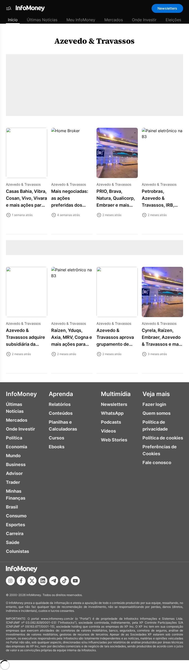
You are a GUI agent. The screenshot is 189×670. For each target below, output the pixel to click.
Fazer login (154, 404)
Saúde (12, 542)
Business (16, 464)
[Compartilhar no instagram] (10, 580)
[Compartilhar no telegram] (53, 580)
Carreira (14, 533)
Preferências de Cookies (159, 450)
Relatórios (60, 404)
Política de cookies (162, 437)
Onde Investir (144, 19)
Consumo (16, 515)
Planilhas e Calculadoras (63, 425)
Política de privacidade (155, 425)
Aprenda (61, 394)
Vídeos (108, 431)
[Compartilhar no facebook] (21, 580)
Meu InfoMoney (80, 19)
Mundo (13, 455)
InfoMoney (21, 394)
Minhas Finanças (15, 495)
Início (13, 19)
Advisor (14, 473)
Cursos (56, 437)
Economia (16, 446)
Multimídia (116, 394)
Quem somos (156, 413)
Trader (13, 482)
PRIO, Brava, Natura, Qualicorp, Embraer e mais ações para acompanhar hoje (115, 205)
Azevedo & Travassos (94, 41)
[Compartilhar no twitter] (32, 580)
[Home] (30, 8)
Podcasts (111, 422)
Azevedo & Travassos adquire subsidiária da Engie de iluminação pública (26, 344)
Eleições (173, 19)
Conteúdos (61, 413)
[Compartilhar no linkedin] (42, 580)
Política (14, 437)
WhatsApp (112, 413)
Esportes (15, 524)
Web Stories (114, 439)
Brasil (12, 506)
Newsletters (167, 8)
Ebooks (56, 446)
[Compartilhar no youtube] (75, 580)
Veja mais (156, 394)
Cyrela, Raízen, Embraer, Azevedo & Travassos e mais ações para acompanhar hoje (162, 344)
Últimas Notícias (42, 19)
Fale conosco (156, 462)
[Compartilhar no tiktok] (64, 580)
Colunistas (17, 551)
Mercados (113, 19)
